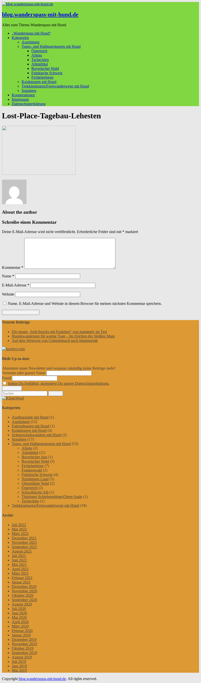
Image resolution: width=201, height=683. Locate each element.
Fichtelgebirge (42, 77)
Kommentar (12, 267)
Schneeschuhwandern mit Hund (36, 435)
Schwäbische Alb (35, 492)
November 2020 (24, 591)
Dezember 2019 (24, 639)
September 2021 (24, 547)
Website (8, 294)
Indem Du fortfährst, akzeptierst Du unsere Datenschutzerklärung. (59, 383)
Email (6, 378)
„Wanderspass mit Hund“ (31, 33)
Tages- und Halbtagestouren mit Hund (51, 46)
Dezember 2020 (24, 586)
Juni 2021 (19, 560)
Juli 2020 (19, 609)
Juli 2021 (19, 556)
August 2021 (22, 551)
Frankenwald (32, 470)
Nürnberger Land (35, 479)
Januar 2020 (21, 635)
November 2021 (24, 542)
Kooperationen (23, 95)
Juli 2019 (19, 661)
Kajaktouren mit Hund (39, 82)
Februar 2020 (22, 631)
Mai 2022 (19, 529)
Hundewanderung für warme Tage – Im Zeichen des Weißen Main (63, 336)
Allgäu (36, 55)
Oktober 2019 (22, 648)
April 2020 (20, 622)
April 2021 (20, 569)
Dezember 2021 (24, 538)
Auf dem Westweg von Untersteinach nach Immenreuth (55, 340)
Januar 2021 (21, 582)
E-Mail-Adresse (15, 285)
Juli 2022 (19, 525)
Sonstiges (29, 90)
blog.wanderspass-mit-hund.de (40, 14)
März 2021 (20, 573)
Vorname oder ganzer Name (23, 373)
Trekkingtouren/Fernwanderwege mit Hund (55, 86)
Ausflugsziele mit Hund (30, 417)
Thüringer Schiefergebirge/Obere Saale (52, 497)
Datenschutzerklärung (29, 104)
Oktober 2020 (22, 595)
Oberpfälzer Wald (35, 483)
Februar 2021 (22, 578)
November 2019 (24, 644)
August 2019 (22, 657)
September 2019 (24, 653)
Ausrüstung (30, 42)
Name (8, 276)
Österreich (39, 51)
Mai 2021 (19, 564)
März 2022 (20, 534)
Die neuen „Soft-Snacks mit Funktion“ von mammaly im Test (59, 332)
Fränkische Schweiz (47, 73)
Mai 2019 (19, 670)
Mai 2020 (19, 617)
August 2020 (22, 604)
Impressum (20, 99)
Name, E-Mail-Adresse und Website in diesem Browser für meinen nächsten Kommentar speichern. (85, 303)
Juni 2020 (19, 613)
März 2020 (20, 626)
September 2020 (24, 600)
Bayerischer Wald (45, 68)
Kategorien (20, 38)
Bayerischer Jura (34, 457)
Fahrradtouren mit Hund (30, 426)
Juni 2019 (19, 666)
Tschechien (40, 60)
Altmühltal (39, 64)
